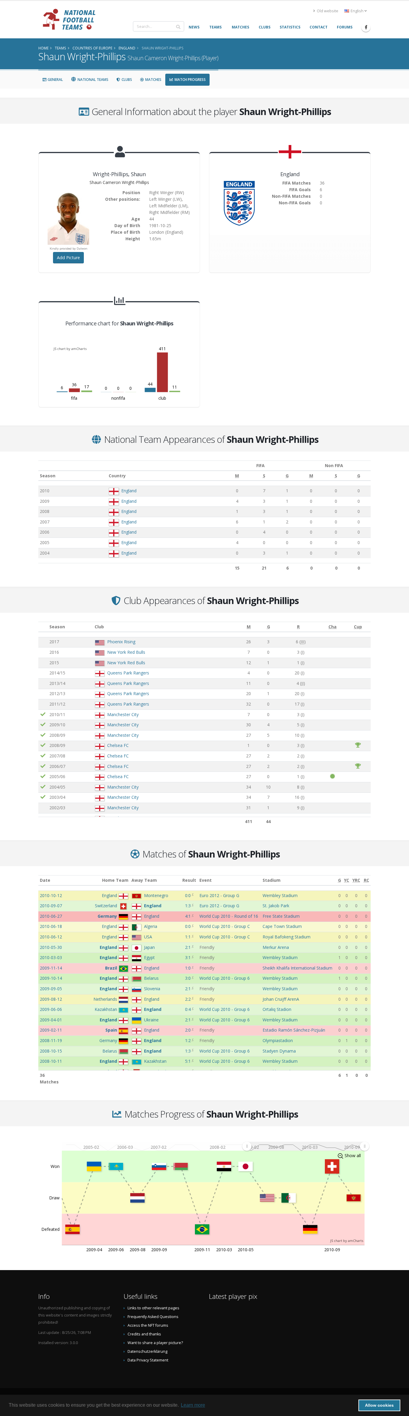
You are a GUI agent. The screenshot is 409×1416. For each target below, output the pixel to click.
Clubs (126, 79)
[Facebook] (365, 27)
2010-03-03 (51, 957)
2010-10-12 (51, 895)
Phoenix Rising (121, 641)
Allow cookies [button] (379, 1405)
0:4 (188, 1009)
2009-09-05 (51, 988)
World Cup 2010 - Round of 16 (228, 916)
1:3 (188, 905)
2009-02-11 (51, 1030)
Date (45, 880)
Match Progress (190, 79)
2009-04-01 (51, 1020)
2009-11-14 (51, 968)
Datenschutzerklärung (147, 1351)
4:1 (188, 916)
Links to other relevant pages (153, 1308)
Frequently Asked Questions (153, 1316)
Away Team (144, 880)
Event (205, 880)
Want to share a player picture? (155, 1342)
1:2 (188, 1040)
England (129, 490)
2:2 (188, 999)
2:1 (188, 947)
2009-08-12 (51, 999)
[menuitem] (305, 1146)
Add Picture (68, 257)
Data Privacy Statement (148, 1360)
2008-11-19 (51, 1040)
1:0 (188, 968)
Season (47, 475)
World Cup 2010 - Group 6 (224, 978)
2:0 (188, 1030)
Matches (152, 79)
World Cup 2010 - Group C (224, 926)
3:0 (188, 978)
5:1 (188, 1061)
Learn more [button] (193, 1405)
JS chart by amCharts (70, 348)
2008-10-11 (51, 1061)
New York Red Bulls (126, 652)
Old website (327, 10)
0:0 (188, 895)
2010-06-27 (51, 916)
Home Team (115, 880)
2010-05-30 (51, 947)
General (55, 79)
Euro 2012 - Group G (219, 895)
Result (189, 880)
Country (117, 475)
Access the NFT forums (148, 1325)
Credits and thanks (144, 1334)
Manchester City (123, 714)
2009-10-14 (51, 978)
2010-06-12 (51, 937)
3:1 (188, 957)
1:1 (188, 937)
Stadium (272, 880)
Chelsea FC (118, 745)
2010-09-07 (51, 905)
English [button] (357, 10)
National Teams (92, 79)
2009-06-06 (51, 1009)
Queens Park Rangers (128, 673)
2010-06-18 (51, 926)
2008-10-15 (51, 1051)
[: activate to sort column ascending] (43, 627)
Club (99, 626)
